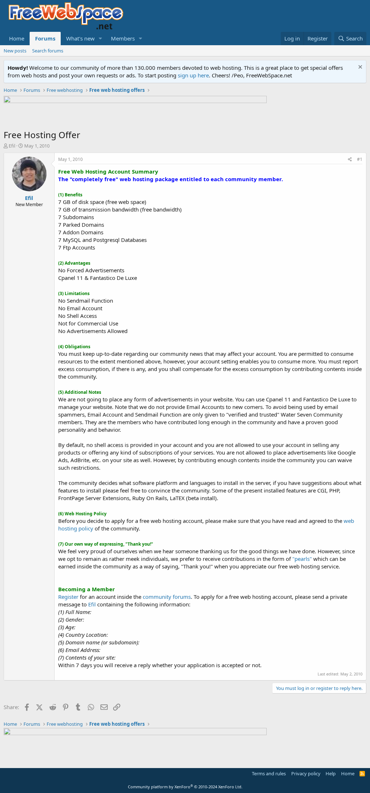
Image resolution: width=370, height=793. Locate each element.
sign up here (193, 75)
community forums (167, 596)
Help (331, 773)
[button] (100, 38)
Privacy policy (305, 773)
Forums (45, 38)
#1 (359, 159)
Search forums (47, 50)
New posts (15, 50)
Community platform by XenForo (185, 786)
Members (123, 38)
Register (68, 596)
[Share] (349, 159)
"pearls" (302, 558)
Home (16, 38)
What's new (80, 38)
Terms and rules (269, 773)
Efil (12, 145)
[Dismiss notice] (359, 68)
